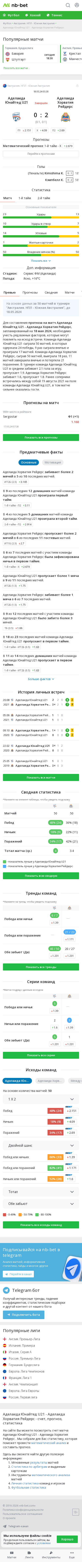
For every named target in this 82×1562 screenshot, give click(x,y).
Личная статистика (25, 1483)
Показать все (39, 260)
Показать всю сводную (41, 876)
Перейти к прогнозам (41, 154)
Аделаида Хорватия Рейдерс (65, 102)
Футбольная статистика (28, 1487)
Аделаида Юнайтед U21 (16, 100)
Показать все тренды (41, 967)
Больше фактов (39, 679)
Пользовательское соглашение (22, 1514)
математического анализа (51, 1475)
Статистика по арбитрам (29, 1467)
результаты (38, 1462)
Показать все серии (41, 1055)
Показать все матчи (41, 777)
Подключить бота (26, 1315)
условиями (44, 1543)
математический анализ (48, 1443)
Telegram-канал (18, 1526)
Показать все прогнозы (41, 437)
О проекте (9, 1518)
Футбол (7, 23)
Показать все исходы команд (41, 1225)
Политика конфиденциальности (23, 1510)
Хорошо (67, 1539)
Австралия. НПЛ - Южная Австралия (34, 23)
